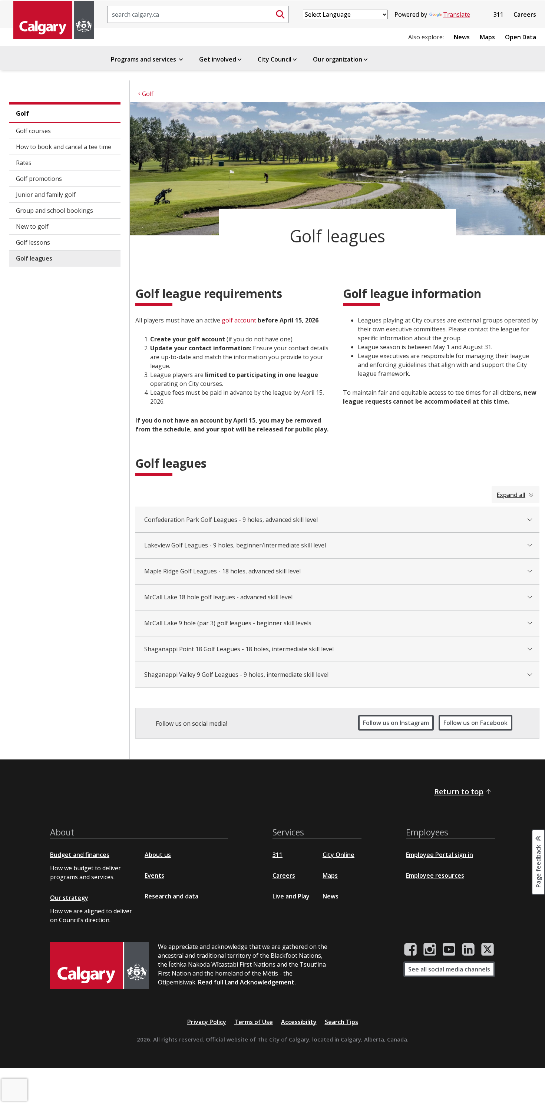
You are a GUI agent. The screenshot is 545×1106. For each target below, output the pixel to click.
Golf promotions (39, 179)
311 (498, 14)
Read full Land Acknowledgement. (247, 982)
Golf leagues (34, 258)
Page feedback (538, 866)
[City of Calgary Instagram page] (429, 949)
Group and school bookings (54, 210)
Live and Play (291, 896)
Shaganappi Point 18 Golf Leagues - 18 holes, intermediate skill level (239, 649)
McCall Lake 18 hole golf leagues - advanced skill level (218, 597)
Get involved (217, 59)
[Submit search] (280, 14)
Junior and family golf (46, 195)
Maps (487, 37)
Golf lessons (33, 242)
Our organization (337, 59)
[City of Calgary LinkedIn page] (468, 949)
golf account (239, 320)
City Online (338, 855)
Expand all (511, 495)
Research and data (171, 896)
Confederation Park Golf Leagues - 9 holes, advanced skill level (231, 520)
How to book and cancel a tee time (63, 147)
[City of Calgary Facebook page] (410, 949)
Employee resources (435, 875)
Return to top (458, 792)
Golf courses (33, 131)
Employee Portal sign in (439, 855)
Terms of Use (253, 1022)
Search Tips (341, 1022)
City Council (274, 59)
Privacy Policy (206, 1022)
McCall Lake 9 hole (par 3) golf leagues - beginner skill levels (227, 623)
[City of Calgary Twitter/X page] (487, 949)
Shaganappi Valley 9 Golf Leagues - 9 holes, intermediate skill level (236, 674)
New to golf (32, 226)
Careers (524, 14)
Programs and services (144, 59)
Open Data (520, 37)
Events (154, 875)
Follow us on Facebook (475, 723)
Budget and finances (79, 855)
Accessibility (299, 1022)
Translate (456, 14)
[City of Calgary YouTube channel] (449, 949)
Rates (24, 163)
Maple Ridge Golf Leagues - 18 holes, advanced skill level (222, 571)
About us (158, 855)
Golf (22, 113)
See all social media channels (449, 969)
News (462, 37)
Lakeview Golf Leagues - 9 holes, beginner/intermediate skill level (235, 545)
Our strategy (69, 898)
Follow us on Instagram (396, 723)
